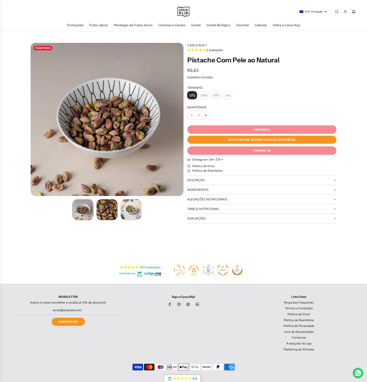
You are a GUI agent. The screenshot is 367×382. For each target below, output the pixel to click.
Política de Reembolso (207, 170)
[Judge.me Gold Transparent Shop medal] (179, 270)
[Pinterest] (188, 304)
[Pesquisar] (337, 11)
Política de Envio (203, 166)
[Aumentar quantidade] (206, 115)
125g (192, 95)
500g (216, 95)
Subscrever (68, 321)
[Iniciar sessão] (345, 11)
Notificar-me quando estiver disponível (262, 139)
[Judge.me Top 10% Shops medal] (237, 270)
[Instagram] (179, 304)
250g (203, 95)
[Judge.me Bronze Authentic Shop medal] (222, 270)
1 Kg (227, 95)
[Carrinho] (353, 11)
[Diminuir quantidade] (192, 115)
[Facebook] (170, 304)
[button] (34, 119)
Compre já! (262, 150)
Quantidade (197, 107)
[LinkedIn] (197, 304)
